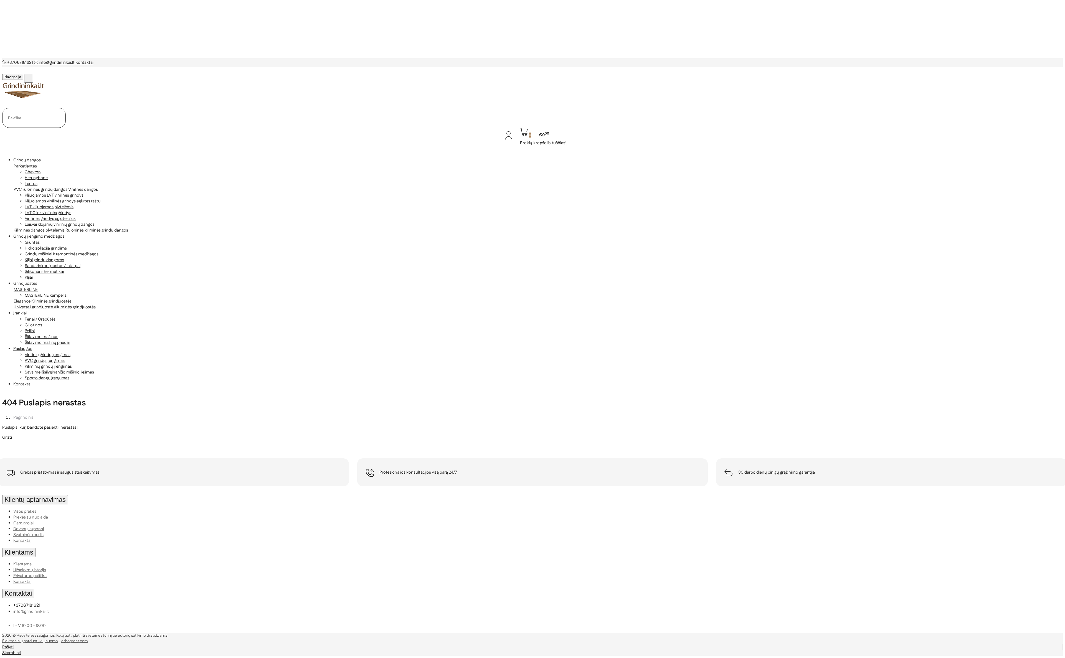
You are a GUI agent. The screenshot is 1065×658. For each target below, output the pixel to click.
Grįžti (7, 437)
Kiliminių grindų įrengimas (48, 366)
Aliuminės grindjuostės (75, 307)
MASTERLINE (26, 290)
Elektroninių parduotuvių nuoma (30, 641)
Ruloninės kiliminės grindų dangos (96, 230)
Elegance (22, 301)
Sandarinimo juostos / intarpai (52, 266)
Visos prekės (24, 511)
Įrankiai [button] (20, 313)
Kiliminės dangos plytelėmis (39, 230)
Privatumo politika (30, 576)
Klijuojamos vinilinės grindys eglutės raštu (63, 201)
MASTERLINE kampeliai (46, 295)
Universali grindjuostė (34, 307)
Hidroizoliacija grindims (46, 248)
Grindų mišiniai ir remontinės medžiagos (61, 254)
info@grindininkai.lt (56, 62)
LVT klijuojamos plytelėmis (49, 207)
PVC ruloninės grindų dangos (41, 189)
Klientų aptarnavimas (35, 499)
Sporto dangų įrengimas (47, 378)
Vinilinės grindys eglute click (50, 219)
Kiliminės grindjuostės (51, 301)
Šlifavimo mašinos (41, 337)
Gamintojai (23, 523)
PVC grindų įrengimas (45, 361)
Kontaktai (84, 62)
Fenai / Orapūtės (40, 319)
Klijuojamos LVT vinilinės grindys (54, 195)
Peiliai (30, 331)
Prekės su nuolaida (30, 517)
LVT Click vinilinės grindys (48, 213)
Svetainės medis (28, 535)
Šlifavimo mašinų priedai (47, 342)
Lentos (31, 184)
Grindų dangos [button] (27, 160)
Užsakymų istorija (29, 570)
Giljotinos (33, 325)
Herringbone (36, 178)
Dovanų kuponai (28, 529)
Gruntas (32, 242)
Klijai (29, 277)
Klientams (18, 552)
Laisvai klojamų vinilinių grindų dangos (60, 224)
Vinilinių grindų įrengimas (47, 355)
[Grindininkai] (23, 97)
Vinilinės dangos (83, 189)
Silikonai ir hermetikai (44, 272)
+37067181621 (19, 62)
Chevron (33, 172)
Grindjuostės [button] (25, 283)
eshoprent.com (74, 641)
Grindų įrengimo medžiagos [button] (38, 236)
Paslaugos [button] (22, 349)
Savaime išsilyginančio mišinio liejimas (59, 372)
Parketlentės (25, 166)
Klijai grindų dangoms (44, 260)
